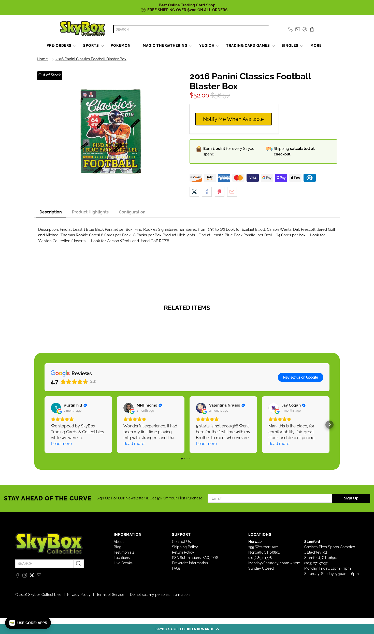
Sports (91, 46)
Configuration (132, 212)
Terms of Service (110, 595)
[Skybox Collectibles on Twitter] (32, 576)
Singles (290, 46)
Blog (117, 547)
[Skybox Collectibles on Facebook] (17, 576)
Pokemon (121, 46)
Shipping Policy (185, 547)
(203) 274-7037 (315, 563)
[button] (187, 629)
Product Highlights (90, 212)
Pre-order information (190, 563)
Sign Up (351, 498)
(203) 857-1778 (260, 558)
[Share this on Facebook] (207, 192)
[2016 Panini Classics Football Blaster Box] (110, 132)
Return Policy (183, 552)
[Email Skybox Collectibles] (39, 576)
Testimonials (124, 552)
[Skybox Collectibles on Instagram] (24, 576)
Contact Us (181, 542)
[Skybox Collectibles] (83, 29)
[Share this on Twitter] (194, 192)
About (119, 542)
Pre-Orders (59, 46)
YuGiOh (206, 46)
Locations (122, 558)
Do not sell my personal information (160, 595)
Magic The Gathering (165, 46)
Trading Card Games (248, 46)
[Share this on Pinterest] (219, 192)
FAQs (176, 568)
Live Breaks (123, 563)
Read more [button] (61, 443)
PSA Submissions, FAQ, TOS (195, 558)
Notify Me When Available (233, 119)
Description (50, 212)
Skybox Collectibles (44, 595)
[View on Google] (56, 408)
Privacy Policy (79, 595)
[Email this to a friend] (232, 192)
